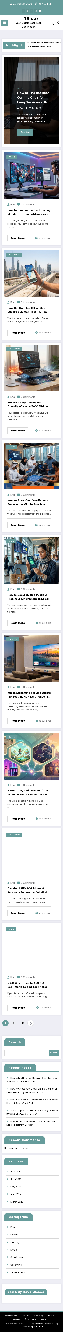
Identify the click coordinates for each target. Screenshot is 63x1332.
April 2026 (15, 1194)
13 (23, 1023)
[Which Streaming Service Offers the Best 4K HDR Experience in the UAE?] (31, 658)
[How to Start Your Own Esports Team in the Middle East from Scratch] (31, 465)
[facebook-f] (23, 11)
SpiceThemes (37, 1326)
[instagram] (35, 11)
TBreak (31, 18)
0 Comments (28, 204)
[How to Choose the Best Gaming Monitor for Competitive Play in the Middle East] (31, 175)
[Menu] (4, 23)
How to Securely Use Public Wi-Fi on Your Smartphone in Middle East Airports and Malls (28, 597)
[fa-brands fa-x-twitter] (27, 11)
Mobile (11, 541)
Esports (11, 447)
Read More (25, 132)
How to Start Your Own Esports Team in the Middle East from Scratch (28, 502)
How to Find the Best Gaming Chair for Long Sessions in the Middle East (33, 98)
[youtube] (39, 11)
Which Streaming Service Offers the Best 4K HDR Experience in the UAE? (29, 695)
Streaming (12, 639)
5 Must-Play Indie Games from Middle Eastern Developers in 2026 (27, 793)
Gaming (20, 88)
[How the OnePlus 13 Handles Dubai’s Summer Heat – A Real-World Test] (31, 273)
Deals (13, 1227)
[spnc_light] (59, 23)
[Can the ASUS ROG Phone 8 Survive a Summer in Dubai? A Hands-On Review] (31, 853)
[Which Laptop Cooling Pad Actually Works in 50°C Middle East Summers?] (31, 367)
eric (21, 108)
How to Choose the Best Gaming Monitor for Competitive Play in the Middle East (29, 212)
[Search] (52, 23)
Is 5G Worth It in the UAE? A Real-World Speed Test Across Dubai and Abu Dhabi (28, 985)
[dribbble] (31, 11)
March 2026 (16, 1201)
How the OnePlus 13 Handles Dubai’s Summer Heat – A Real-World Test (28, 310)
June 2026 (16, 1179)
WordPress (40, 1323)
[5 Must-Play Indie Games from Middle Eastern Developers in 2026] (31, 755)
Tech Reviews (14, 254)
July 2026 (15, 1171)
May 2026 (15, 1186)
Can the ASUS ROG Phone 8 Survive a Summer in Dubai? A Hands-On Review (27, 890)
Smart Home (17, 1257)
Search (15, 1042)
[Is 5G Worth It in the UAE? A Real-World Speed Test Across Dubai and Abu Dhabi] (31, 948)
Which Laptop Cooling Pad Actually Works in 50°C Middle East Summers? (27, 405)
